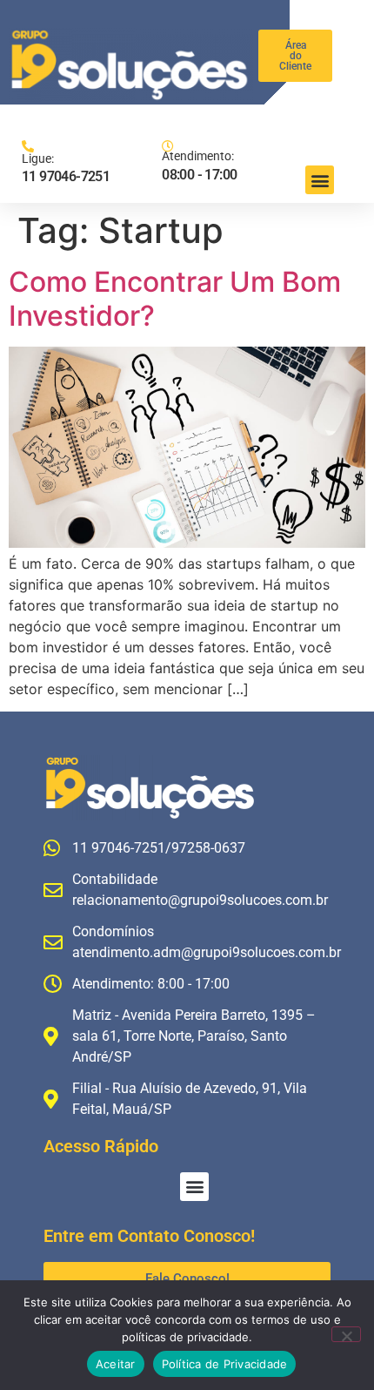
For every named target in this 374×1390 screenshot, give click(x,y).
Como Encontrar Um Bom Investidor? (175, 298)
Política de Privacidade (225, 1364)
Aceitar (116, 1364)
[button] (319, 179)
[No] (346, 1334)
